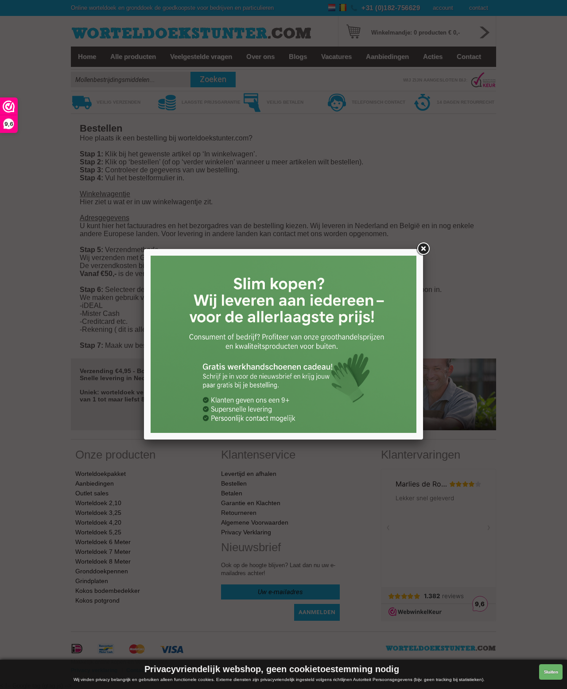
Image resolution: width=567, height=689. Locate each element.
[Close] (423, 249)
